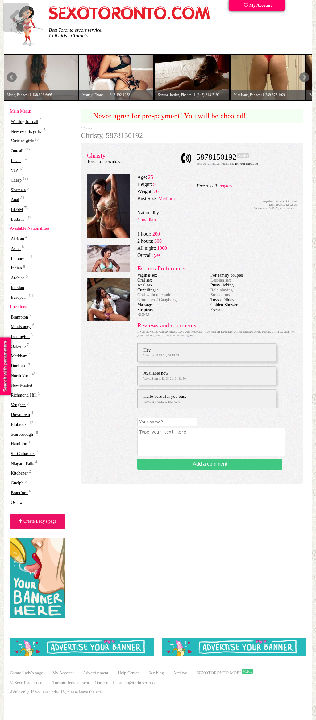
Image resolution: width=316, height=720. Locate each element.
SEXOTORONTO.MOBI (219, 673)
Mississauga (21, 326)
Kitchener (19, 473)
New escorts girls (26, 131)
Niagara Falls (22, 463)
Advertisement (95, 673)
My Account (260, 5)
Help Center (128, 673)
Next (304, 77)
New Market (21, 385)
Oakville (18, 346)
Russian (17, 287)
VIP (14, 170)
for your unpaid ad (246, 163)
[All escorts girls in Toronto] (129, 18)
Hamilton (19, 444)
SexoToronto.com (30, 683)
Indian (17, 268)
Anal (15, 199)
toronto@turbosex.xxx (136, 683)
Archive (180, 673)
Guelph (17, 483)
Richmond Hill (24, 395)
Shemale (18, 189)
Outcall (17, 151)
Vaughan (18, 404)
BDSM (17, 209)
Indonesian (20, 258)
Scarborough (22, 434)
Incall (16, 160)
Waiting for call (24, 121)
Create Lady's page (39, 521)
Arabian (18, 278)
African (17, 239)
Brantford (19, 492)
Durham (18, 366)
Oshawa (17, 502)
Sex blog (156, 673)
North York (21, 375)
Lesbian (17, 219)
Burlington (20, 336)
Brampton (19, 317)
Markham (19, 356)
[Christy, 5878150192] (108, 237)
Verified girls (22, 141)
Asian (16, 248)
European (19, 297)
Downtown (20, 414)
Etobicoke (19, 424)
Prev (12, 77)
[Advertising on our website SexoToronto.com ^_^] (82, 654)
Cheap (16, 180)
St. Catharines (23, 453)
